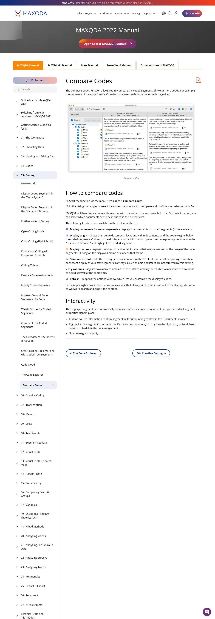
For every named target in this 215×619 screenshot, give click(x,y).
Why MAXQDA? (85, 13)
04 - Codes (27, 166)
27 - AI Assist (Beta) (32, 605)
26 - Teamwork (29, 595)
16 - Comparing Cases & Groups (35, 494)
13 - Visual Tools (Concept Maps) (36, 462)
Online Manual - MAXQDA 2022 (36, 102)
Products (104, 13)
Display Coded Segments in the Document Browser (37, 209)
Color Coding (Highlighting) (37, 241)
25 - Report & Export (33, 586)
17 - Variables (29, 505)
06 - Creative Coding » (151, 353)
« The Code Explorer (83, 353)
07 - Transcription (31, 405)
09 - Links (26, 423)
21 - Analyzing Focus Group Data (37, 546)
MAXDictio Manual (60, 65)
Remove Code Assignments (37, 275)
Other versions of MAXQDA (157, 65)
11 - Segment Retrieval (34, 442)
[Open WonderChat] (207, 612)
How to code (28, 183)
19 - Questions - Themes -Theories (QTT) (36, 515)
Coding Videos (29, 265)
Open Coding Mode (32, 231)
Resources (120, 13)
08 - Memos (28, 414)
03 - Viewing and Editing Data (38, 156)
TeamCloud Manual (119, 65)
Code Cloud (28, 364)
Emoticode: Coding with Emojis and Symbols (35, 253)
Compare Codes (32, 385)
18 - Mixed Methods (32, 526)
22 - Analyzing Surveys (34, 557)
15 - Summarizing (31, 483)
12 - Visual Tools (30, 452)
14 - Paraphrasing (31, 473)
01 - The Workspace (32, 137)
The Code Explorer (32, 374)
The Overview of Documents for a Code (38, 338)
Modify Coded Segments (35, 285)
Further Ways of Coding (35, 221)
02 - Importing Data (32, 147)
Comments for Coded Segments (34, 325)
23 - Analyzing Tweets (33, 567)
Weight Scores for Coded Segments (36, 311)
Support (148, 13)
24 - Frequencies (30, 576)
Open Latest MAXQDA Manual (105, 44)
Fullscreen (37, 80)
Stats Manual (89, 65)
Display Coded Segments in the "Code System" (37, 195)
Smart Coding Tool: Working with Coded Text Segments (37, 352)
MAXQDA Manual (28, 65)
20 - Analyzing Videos (33, 536)
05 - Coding (27, 175)
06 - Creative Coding (33, 395)
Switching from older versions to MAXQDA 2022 (36, 114)
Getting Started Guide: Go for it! (36, 126)
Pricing (136, 13)
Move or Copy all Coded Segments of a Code (35, 297)
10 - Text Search (30, 433)
